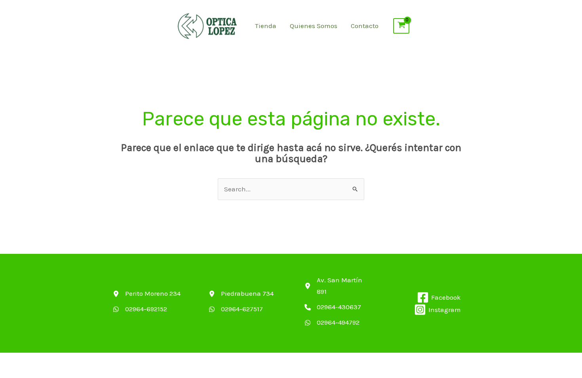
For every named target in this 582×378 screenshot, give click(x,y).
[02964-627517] (236, 309)
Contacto (364, 26)
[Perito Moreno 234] (147, 293)
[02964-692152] (140, 309)
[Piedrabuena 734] (241, 293)
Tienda (265, 26)
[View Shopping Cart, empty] (401, 26)
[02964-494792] (331, 322)
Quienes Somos (313, 26)
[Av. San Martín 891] (339, 285)
